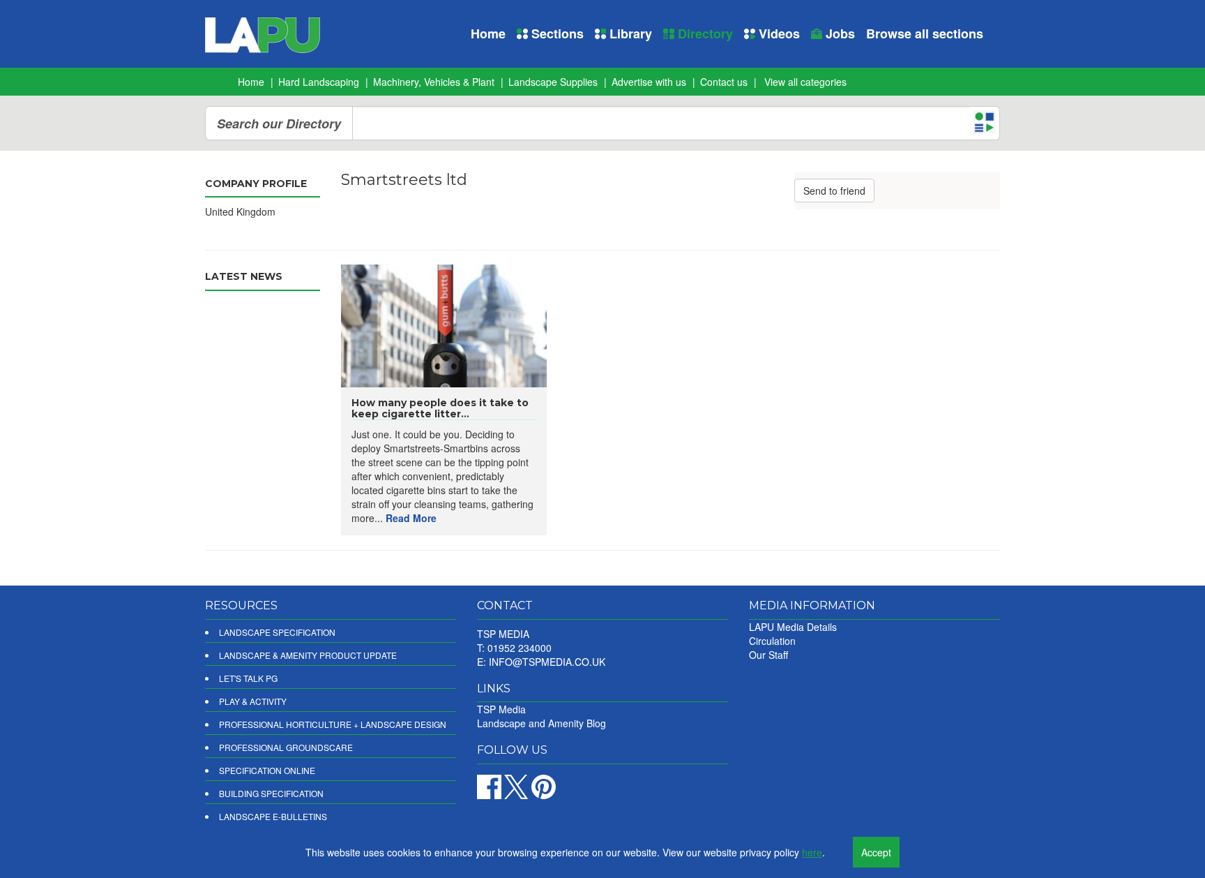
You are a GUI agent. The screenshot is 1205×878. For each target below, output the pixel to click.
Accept (876, 852)
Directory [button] (703, 33)
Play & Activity (253, 701)
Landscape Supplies (553, 82)
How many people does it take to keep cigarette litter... (440, 407)
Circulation (772, 641)
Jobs (838, 33)
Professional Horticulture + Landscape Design (332, 724)
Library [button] (629, 33)
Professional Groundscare (286, 747)
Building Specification (271, 793)
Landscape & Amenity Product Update (308, 655)
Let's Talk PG (248, 678)
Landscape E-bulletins (273, 816)
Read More (411, 518)
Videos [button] (777, 33)
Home (488, 33)
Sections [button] (556, 33)
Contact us (724, 82)
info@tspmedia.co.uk (547, 662)
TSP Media (501, 709)
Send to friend (834, 191)
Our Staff (768, 655)
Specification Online (267, 770)
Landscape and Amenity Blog (541, 723)
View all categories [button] (805, 82)
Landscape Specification (277, 632)
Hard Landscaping (318, 82)
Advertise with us (649, 82)
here (812, 852)
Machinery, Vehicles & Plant (433, 82)
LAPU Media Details (793, 627)
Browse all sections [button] (924, 33)
